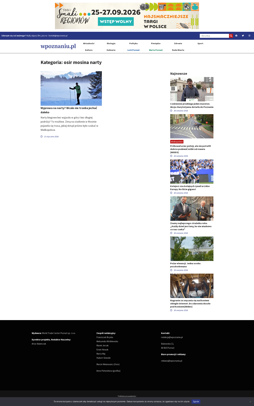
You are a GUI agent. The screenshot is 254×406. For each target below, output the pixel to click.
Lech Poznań (133, 50)
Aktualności (88, 43)
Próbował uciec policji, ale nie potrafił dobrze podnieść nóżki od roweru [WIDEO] (190, 149)
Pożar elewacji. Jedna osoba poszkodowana (185, 265)
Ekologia (111, 43)
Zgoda (196, 401)
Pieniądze (156, 43)
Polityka (133, 43)
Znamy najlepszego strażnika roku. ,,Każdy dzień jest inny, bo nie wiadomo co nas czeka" (191, 226)
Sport (200, 43)
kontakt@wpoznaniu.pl (58, 35)
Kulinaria (111, 50)
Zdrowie (178, 43)
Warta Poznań (156, 50)
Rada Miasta (178, 50)
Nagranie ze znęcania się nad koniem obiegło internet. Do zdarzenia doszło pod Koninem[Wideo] (190, 303)
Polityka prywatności (127, 396)
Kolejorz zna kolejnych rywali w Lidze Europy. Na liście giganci (190, 188)
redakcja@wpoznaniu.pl (172, 337)
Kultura (88, 50)
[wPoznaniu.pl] (58, 46)
